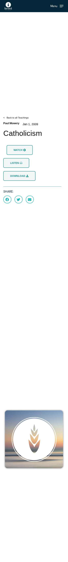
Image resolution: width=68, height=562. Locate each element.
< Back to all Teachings (16, 117)
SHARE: (8, 191)
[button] (56, 6)
